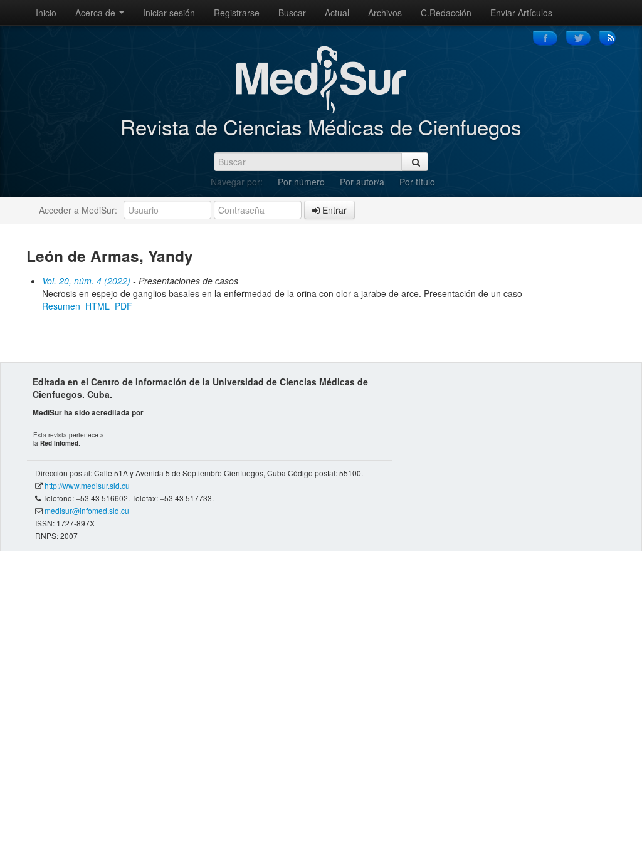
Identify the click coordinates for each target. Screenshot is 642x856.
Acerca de (96, 12)
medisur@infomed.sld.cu (87, 510)
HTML (97, 306)
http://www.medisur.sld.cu (87, 485)
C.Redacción (446, 12)
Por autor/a (362, 181)
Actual (337, 12)
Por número (301, 181)
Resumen (61, 306)
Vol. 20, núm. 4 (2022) (86, 280)
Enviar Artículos (521, 12)
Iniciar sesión (169, 12)
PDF (123, 306)
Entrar (333, 210)
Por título (417, 181)
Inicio (46, 12)
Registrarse (237, 12)
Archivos (385, 12)
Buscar (292, 12)
